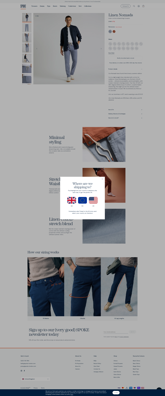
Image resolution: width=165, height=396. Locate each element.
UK (72, 206)
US (93, 206)
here (71, 394)
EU (82, 206)
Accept (116, 392)
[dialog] (82, 198)
